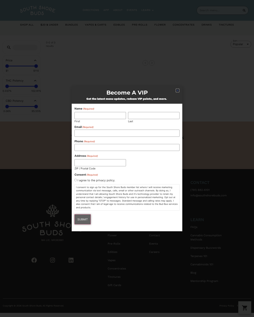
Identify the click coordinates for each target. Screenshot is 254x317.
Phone (84, 141)
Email (84, 126)
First (77, 121)
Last (130, 121)
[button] (177, 90)
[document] (127, 158)
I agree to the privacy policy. (96, 180)
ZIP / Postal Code (85, 168)
